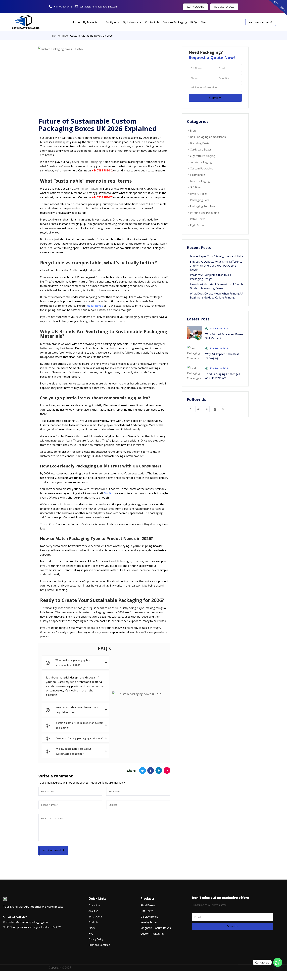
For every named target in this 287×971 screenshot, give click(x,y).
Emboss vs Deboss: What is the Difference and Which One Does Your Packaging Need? (216, 265)
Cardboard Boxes (201, 149)
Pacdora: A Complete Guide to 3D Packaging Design (210, 277)
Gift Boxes (196, 187)
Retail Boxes (197, 219)
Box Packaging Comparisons (208, 137)
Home (76, 22)
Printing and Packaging (204, 213)
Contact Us (152, 22)
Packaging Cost (199, 200)
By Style (110, 22)
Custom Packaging (175, 22)
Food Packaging (200, 181)
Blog (203, 22)
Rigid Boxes (197, 225)
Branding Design (200, 143)
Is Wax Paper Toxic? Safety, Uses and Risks (216, 256)
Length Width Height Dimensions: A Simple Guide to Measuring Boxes (216, 286)
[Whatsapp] (277, 962)
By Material (90, 22)
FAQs (193, 22)
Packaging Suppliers (202, 206)
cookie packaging (201, 162)
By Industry (130, 22)
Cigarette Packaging (202, 156)
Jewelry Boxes (198, 194)
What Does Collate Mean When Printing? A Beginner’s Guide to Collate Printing (216, 295)
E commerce (197, 175)
